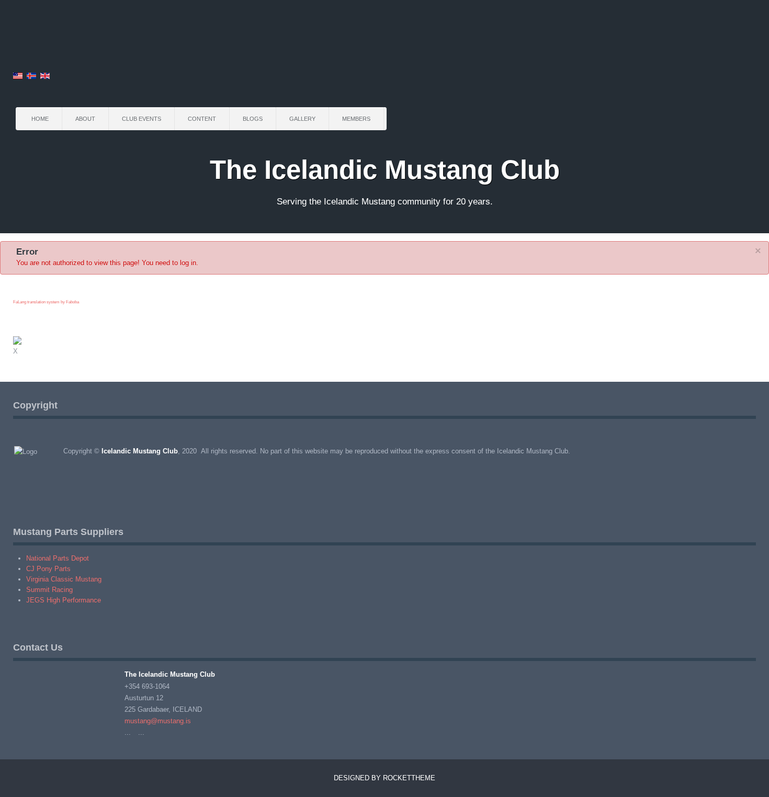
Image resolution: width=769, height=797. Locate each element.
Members (356, 119)
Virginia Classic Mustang (63, 579)
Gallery (302, 119)
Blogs (253, 119)
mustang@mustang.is (158, 721)
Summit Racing (49, 590)
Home (40, 119)
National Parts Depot (57, 558)
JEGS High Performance (63, 600)
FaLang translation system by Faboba (46, 302)
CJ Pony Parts (48, 569)
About (85, 119)
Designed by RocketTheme (384, 778)
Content (202, 119)
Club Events (141, 119)
